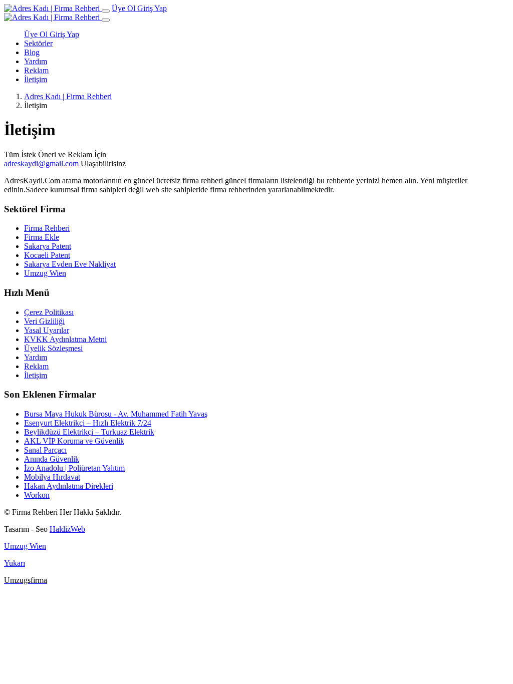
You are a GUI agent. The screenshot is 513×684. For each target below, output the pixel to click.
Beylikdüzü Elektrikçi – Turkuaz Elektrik (89, 432)
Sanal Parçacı (45, 450)
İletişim (35, 79)
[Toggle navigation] (106, 11)
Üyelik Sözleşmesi (53, 348)
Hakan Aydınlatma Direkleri (68, 486)
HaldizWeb (67, 529)
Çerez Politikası (49, 312)
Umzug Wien (45, 273)
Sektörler (38, 43)
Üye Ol (124, 8)
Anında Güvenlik (51, 459)
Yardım (35, 61)
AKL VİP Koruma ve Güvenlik (74, 441)
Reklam (36, 70)
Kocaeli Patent (47, 255)
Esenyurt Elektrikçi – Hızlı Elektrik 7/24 (87, 423)
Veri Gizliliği (44, 321)
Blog (32, 52)
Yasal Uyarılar (46, 330)
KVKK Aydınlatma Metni (65, 339)
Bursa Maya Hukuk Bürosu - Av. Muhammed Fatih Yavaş (115, 414)
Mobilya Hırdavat (52, 477)
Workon (37, 495)
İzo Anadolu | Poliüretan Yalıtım (74, 468)
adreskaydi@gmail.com (41, 163)
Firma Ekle (41, 237)
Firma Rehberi (47, 228)
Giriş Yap (152, 8)
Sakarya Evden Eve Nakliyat (70, 264)
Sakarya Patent (47, 246)
